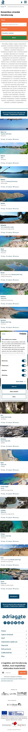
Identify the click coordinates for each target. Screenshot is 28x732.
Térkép (3, 139)
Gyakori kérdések (7, 635)
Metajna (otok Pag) (6, 322)
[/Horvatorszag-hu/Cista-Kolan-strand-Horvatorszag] (14, 550)
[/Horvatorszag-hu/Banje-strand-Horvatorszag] (14, 241)
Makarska (3, 512)
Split (2, 157)
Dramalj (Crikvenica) (12, 181)
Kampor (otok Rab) (6, 536)
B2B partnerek (6, 649)
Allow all (14, 386)
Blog (2, 656)
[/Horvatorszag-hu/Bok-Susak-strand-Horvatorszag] (14, 408)
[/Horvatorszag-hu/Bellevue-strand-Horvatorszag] (14, 289)
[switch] (24, 365)
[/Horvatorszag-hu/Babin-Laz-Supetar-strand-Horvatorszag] (14, 124)
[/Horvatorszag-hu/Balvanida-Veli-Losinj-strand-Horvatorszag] (14, 218)
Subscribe (23, 672)
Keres (14, 37)
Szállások (10, 139)
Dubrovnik (3, 251)
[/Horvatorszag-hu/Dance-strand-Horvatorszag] (14, 574)
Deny (14, 396)
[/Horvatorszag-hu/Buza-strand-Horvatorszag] (14, 455)
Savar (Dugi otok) (5, 441)
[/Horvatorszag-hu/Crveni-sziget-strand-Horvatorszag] (14, 479)
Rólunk (3, 631)
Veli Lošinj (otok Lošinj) (7, 227)
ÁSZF (3, 638)
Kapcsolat (4, 645)
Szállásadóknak (6, 653)
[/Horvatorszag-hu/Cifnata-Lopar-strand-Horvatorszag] (14, 526)
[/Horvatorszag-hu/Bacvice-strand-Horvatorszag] (14, 148)
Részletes (16, 139)
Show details (19, 381)
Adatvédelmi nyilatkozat (9, 642)
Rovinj (2, 488)
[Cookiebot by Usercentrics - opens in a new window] (19, 334)
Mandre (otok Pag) (15, 559)
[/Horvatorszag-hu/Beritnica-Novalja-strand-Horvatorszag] (14, 313)
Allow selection (14, 391)
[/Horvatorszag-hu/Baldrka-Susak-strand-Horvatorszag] (14, 196)
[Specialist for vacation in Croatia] (14, 616)
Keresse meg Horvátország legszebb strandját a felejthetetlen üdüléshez (14, 113)
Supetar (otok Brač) (6, 134)
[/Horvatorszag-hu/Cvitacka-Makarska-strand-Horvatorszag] (14, 503)
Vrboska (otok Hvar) (16, 274)
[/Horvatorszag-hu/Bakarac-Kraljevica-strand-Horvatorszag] (14, 172)
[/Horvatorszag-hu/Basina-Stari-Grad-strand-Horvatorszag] (14, 265)
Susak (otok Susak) (6, 417)
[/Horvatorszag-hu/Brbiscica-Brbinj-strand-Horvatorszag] (14, 431)
